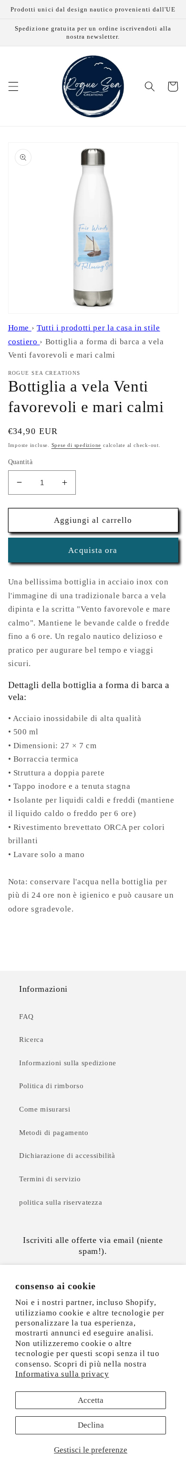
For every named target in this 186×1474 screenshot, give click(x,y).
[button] (12, 86)
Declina (91, 1425)
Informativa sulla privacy (62, 1374)
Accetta (90, 1400)
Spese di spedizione (77, 445)
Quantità (20, 462)
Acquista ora (92, 550)
